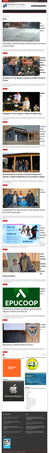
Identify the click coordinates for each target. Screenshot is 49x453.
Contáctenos (28, 408)
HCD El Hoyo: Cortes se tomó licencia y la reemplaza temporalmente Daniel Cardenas (34, 423)
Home (5, 16)
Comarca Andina (28, 392)
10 (14, 354)
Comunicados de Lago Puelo (31, 400)
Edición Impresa (28, 407)
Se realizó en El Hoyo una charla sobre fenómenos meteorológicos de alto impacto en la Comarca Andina (12, 422)
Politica (27, 396)
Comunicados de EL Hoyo (30, 398)
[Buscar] (45, 6)
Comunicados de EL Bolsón (31, 404)
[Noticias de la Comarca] (14, 6)
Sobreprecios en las (12, 0)
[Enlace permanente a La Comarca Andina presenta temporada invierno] (21, 243)
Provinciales (28, 390)
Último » (24, 354)
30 (18, 354)
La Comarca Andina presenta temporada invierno (43, 231)
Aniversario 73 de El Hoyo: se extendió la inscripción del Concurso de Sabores (11, 418)
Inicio (27, 389)
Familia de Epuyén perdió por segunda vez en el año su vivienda (43, 133)
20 (16, 354)
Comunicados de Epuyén (30, 401)
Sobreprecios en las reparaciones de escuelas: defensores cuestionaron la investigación (12, 432)
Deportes (27, 393)
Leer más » (5, 53)
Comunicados (28, 397)
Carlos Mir (24, 451)
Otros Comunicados (29, 405)
